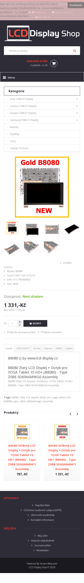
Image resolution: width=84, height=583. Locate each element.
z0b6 (22, 401)
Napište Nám (42, 505)
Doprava (48, 348)
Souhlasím (76, 5)
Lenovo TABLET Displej (23, 106)
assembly (47, 401)
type (15, 401)
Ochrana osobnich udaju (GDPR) (42, 510)
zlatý (22, 397)
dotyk (43, 397)
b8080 (15, 397)
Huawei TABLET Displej (23, 113)
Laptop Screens (19, 148)
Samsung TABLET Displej (24, 120)
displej (34, 397)
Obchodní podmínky (43, 515)
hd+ (69, 397)
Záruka (36, 348)
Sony (13, 141)
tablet (62, 397)
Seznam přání (42, 545)
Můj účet (42, 535)
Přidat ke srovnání (51, 332)
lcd (28, 397)
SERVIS (59, 348)
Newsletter (42, 550)
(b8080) (8, 401)
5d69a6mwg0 (33, 401)
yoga (55, 397)
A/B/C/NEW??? (22, 348)
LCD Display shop (38, 567)
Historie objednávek (42, 540)
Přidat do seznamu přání (21, 332)
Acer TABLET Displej (21, 99)
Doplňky (14, 134)
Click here (23, 16)
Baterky (14, 127)
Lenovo (8, 267)
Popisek (9, 348)
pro (49, 397)
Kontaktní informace (42, 520)
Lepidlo (69, 348)
